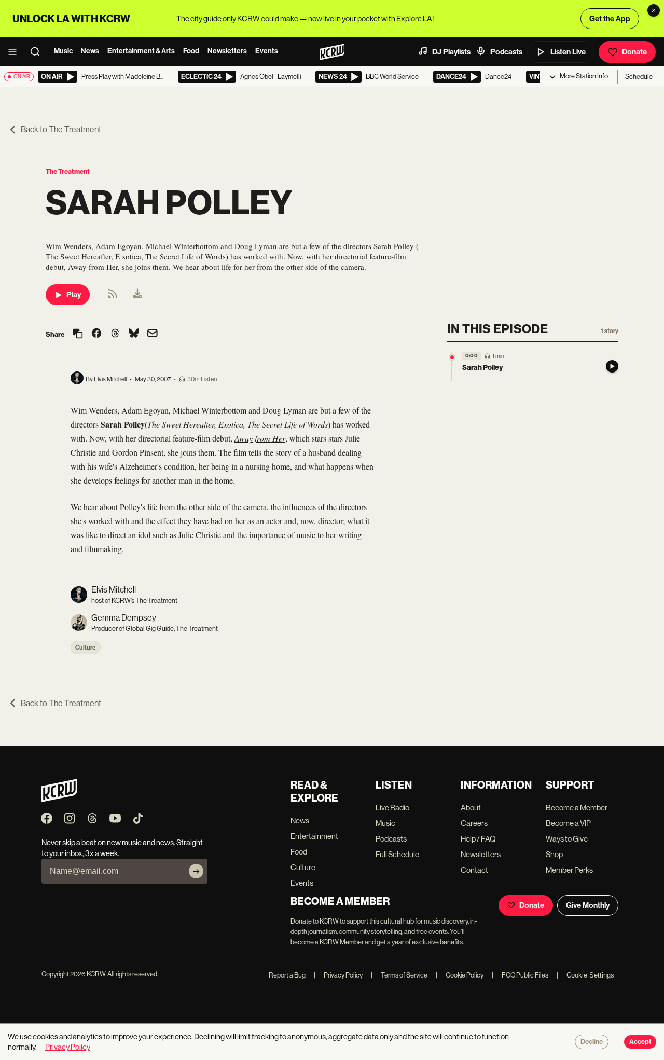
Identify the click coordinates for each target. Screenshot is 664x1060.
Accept (640, 1042)
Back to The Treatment (61, 129)
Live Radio (392, 807)
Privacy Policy (338, 975)
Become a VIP (568, 823)
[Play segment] (612, 366)
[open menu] (15, 51)
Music (63, 51)
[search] (38, 51)
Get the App (609, 18)
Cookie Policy (459, 975)
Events (266, 51)
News (90, 51)
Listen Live (568, 52)
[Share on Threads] (115, 334)
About (471, 807)
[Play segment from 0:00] (452, 357)
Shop (554, 854)
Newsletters (227, 51)
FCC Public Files (520, 975)
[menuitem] (137, 294)
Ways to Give (567, 838)
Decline (591, 1042)
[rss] (112, 297)
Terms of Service (399, 975)
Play (73, 294)
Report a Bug (287, 975)
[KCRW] (59, 799)
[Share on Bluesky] (134, 334)
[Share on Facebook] (96, 334)
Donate (634, 52)
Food (191, 51)
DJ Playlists (451, 52)
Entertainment (314, 836)
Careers (474, 823)
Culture (85, 647)
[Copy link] (78, 334)
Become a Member (576, 807)
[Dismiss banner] (653, 10)
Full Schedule (397, 854)
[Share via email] (152, 334)
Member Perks (569, 869)
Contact (474, 869)
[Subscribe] (196, 871)
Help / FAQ (478, 838)
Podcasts (506, 52)
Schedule (639, 76)
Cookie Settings (590, 975)
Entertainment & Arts (141, 51)
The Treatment (68, 171)
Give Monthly (588, 905)
